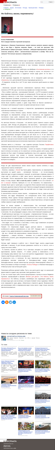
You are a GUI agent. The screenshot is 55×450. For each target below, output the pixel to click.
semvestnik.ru (6, 35)
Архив (12, 7)
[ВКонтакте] (3, 302)
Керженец (5, 80)
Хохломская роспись (43, 69)
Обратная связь (7, 445)
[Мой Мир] (14, 302)
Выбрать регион (7, 446)
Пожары (41, 7)
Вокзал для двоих (32, 276)
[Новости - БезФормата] (8, 2)
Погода (25, 7)
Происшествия (33, 7)
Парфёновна (49, 144)
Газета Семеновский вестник (19, 296)
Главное (6, 7)
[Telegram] (10, 302)
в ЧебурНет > (8, 9)
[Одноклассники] (7, 302)
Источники (18, 7)
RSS (15, 448)
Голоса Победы (32, 264)
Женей (18, 170)
